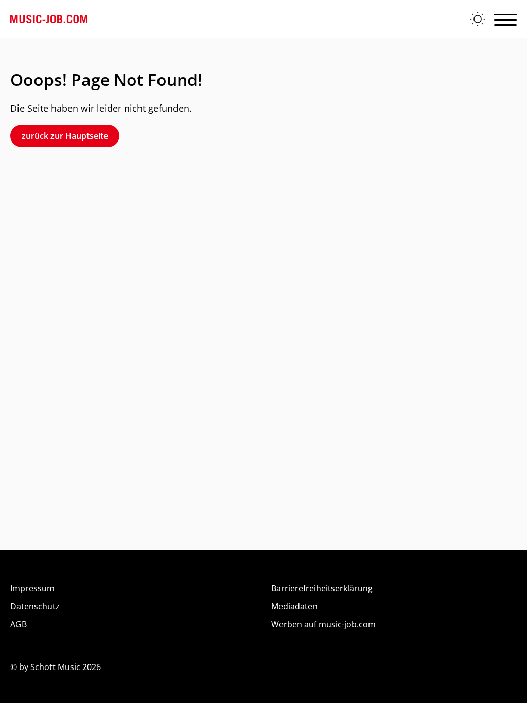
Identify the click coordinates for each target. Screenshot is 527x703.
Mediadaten (294, 606)
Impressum (32, 588)
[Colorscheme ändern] (477, 19)
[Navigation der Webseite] (505, 19)
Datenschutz (35, 606)
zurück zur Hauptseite (65, 136)
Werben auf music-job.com (323, 624)
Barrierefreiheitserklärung (322, 588)
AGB (18, 624)
